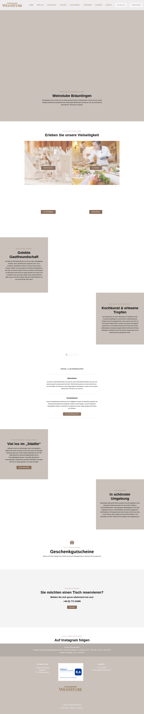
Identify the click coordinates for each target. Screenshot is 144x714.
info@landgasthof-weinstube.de (101, 670)
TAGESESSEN (136, 5)
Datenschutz (64, 708)
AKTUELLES (121, 5)
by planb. (80, 708)
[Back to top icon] (136, 710)
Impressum (73, 708)
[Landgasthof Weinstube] (12, 5)
